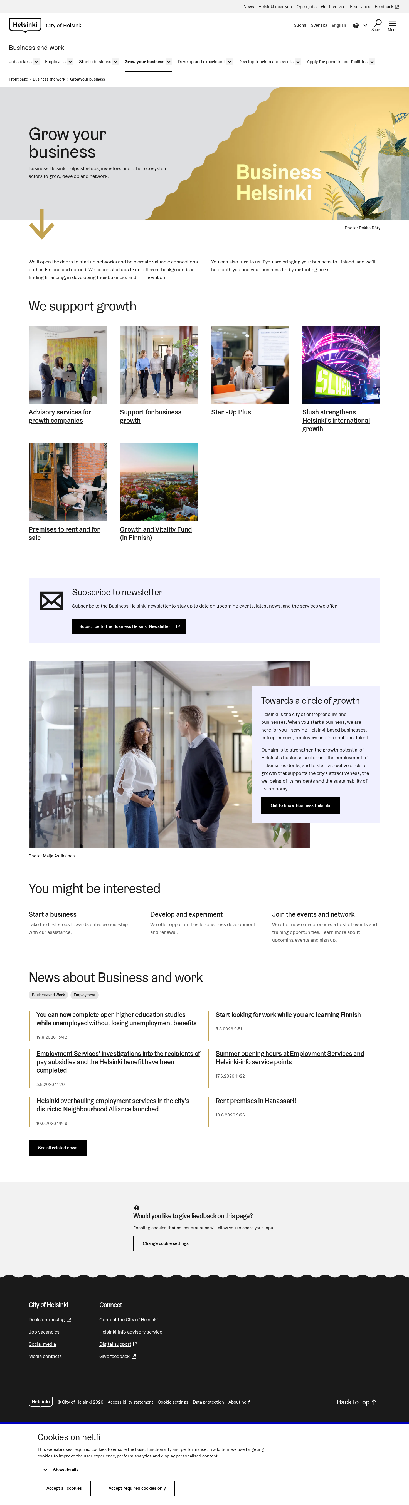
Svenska (319, 25)
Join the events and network (313, 914)
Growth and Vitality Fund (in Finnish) (156, 533)
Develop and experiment (186, 914)
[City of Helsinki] (41, 1402)
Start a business (53, 914)
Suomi (300, 25)
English (339, 25)
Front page (18, 79)
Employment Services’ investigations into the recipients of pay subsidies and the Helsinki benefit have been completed (118, 1061)
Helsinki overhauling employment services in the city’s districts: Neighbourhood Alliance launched (112, 1105)
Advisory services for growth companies (60, 416)
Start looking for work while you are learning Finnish (288, 1015)
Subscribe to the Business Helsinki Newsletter (132, 626)
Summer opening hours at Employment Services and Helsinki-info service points (290, 1057)
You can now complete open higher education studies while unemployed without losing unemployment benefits (116, 1019)
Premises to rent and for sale (64, 533)
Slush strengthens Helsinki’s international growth (336, 420)
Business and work (49, 79)
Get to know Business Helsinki (300, 805)
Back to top (353, 1402)
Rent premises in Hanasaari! (256, 1101)
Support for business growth (150, 416)
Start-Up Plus (231, 412)
